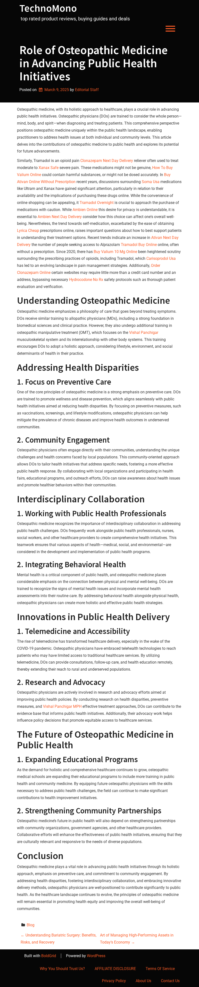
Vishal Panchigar (143, 332)
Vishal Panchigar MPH (62, 706)
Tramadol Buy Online (139, 244)
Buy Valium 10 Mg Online (115, 251)
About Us (143, 981)
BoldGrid (48, 955)
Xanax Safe (48, 167)
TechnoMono (48, 8)
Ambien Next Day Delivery (60, 216)
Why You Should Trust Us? (62, 968)
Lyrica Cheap (28, 230)
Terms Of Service (160, 968)
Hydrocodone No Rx (86, 279)
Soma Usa (150, 181)
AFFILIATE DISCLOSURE (115, 968)
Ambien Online (85, 209)
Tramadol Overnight (97, 202)
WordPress (96, 955)
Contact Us (170, 981)
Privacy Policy (114, 981)
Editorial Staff (87, 89)
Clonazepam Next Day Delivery (106, 160)
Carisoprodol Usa (161, 258)
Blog (30, 925)
